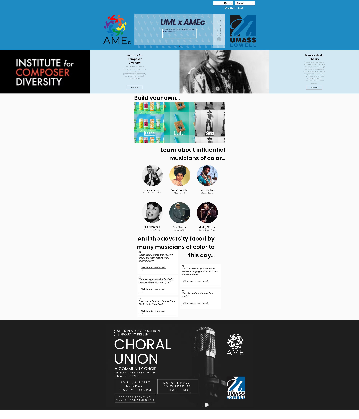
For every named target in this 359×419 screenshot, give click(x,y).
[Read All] (141, 270)
